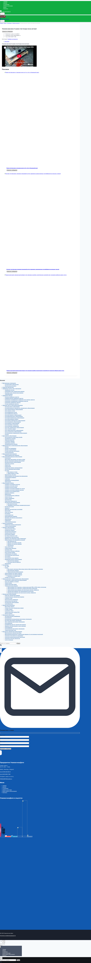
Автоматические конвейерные (12, 616)
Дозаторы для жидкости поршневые (14, 635)
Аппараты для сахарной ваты (12, 491)
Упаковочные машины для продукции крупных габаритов (21, 592)
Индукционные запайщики (11, 599)
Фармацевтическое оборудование (13, 559)
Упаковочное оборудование (9, 594)
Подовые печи (8, 549)
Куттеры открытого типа (11, 535)
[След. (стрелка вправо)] (1, 945)
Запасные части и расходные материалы (12, 405)
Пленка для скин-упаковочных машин (14, 608)
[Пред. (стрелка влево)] (0, 945)
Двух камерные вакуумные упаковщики (15, 621)
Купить (6, 567)
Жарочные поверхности (11, 501)
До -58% (7, 566)
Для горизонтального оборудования (14, 409)
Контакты (5, 8)
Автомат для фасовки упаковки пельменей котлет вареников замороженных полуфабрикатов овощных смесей (32, 269)
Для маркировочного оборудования (14, 416)
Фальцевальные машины (11, 516)
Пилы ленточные (9, 546)
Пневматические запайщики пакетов (14, 398)
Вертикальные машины (13, 570)
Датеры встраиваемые (10, 448)
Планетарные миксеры (10, 548)
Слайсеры (7, 478)
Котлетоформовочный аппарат (12, 469)
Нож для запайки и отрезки (12, 581)
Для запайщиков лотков (11, 412)
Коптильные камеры (10, 534)
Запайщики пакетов (7, 395)
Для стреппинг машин (10, 428)
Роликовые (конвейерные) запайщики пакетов (16, 401)
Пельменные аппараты (10, 477)
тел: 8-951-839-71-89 (5, 774)
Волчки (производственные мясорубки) (15, 460)
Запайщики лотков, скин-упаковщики (11, 388)
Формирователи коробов (11, 444)
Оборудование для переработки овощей (15, 540)
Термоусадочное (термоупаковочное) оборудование (15, 578)
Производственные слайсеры (12, 551)
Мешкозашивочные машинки (9, 453)
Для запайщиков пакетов (11, 413)
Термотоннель (8, 583)
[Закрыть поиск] (1, 958)
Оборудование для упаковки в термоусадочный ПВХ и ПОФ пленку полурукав (26, 587)
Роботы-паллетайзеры (10, 526)
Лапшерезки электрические (12, 537)
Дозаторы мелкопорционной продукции (15, 637)
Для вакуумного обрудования (12, 406)
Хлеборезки (8, 520)
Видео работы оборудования (9, 791)
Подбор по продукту (13, 39)
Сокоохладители (9, 515)
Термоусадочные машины (11, 585)
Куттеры (7, 470)
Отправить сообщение (5, 748)
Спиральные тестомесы (11, 553)
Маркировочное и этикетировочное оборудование (15, 445)
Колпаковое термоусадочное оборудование (16, 580)
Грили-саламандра (9, 498)
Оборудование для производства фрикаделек (16, 476)
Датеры (7, 447)
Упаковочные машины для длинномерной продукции (20, 591)
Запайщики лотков (9, 390)
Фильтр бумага (8, 613)
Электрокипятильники (10, 521)
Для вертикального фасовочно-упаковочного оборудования (20, 408)
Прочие (7, 434)
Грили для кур (8, 497)
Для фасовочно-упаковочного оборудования (16, 433)
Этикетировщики (9, 452)
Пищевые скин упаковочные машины (14, 392)
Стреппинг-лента (9, 610)
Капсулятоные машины (13, 560)
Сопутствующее (9, 639)
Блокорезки (8, 458)
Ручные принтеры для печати (12, 451)
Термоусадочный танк (10, 630)
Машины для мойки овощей (14, 542)
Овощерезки (10, 545)
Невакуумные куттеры (13, 473)
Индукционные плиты (10, 528)
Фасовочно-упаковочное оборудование (12, 631)
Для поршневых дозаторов (11, 424)
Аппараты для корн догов (11, 485)
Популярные (5, 565)
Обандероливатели (9, 440)
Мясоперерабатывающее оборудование (12, 456)
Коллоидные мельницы (10, 531)
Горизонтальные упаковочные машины (14, 596)
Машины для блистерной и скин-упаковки (15, 626)
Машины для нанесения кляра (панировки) (15, 538)
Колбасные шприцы (9, 530)
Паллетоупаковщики (7, 523)
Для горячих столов (10, 410)
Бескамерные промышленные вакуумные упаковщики (18, 619)
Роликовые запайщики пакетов (12, 402)
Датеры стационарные (10, 449)
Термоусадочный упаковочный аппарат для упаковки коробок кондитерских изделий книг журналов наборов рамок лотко (35, 370)
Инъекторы (7, 465)
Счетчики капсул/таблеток (14, 562)
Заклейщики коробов (10, 438)
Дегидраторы (8, 499)
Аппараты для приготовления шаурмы (14, 490)
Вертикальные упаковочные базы (13, 633)
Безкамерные (8, 617)
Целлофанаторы (9, 603)
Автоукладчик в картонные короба (13, 437)
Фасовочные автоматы (10, 385)
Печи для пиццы (9, 512)
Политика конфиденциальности (8, 935)
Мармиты (7, 508)
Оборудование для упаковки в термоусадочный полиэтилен (22, 588)
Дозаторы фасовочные (8, 387)
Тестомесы (7, 556)
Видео (4, 7)
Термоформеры (9, 394)
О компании (6, 4)
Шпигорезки (8, 481)
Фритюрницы (8, 519)
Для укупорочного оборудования (13, 431)
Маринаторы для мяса (10, 474)
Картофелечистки (11, 541)
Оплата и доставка (8, 5)
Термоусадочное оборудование (15, 571)
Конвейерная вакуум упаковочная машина (15, 624)
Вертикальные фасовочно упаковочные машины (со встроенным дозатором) (24, 634)
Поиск (18, 643)
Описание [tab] (6, 41)
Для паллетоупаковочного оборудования (15, 420)
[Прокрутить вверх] (1, 942)
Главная (5, 1)
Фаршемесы (8, 563)
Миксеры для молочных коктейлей (13, 509)
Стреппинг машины (9, 441)
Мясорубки (7, 510)
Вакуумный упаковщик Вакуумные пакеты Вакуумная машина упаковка (25, 569)
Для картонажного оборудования (13, 415)
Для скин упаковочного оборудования (14, 427)
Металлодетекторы (12, 503)
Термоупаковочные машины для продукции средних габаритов (23, 590)
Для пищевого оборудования (12, 423)
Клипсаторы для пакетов (11, 601)
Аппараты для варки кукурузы (12, 484)
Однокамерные (8, 627)
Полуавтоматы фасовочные (12, 384)
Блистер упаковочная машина (12, 595)
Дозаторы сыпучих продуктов (12, 638)
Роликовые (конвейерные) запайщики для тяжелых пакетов (20, 399)
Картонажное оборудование (9, 435)
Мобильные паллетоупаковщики (13, 524)
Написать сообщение (7, 31)
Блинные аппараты (9, 492)
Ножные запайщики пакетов (12, 397)
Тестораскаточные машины (12, 558)
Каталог (5, 3)
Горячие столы (8, 598)
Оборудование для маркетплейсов (13, 574)
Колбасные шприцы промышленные (13, 467)
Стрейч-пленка (8, 609)
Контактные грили (9, 506)
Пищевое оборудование (8, 527)
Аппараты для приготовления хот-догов (15, 488)
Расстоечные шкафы (10, 552)
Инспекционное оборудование (12, 502)
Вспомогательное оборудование (13, 462)
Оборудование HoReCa (8, 483)
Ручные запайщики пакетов (12, 404)
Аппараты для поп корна (11, 487)
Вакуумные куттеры (12, 472)
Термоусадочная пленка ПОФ (12, 612)
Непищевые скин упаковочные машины (14, 391)
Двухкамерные (8, 623)
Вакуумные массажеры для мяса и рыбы (15, 459)
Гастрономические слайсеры (12, 495)
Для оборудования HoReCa (11, 419)
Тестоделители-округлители (12, 555)
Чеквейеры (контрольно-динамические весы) (18, 505)
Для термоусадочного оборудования (14, 430)
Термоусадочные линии (11, 584)
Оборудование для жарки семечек (13, 573)
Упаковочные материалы (8, 605)
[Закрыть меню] (0, 947)
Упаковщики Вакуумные (8, 615)
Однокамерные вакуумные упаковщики (14, 628)
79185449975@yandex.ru (6, 778)
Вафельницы (8, 494)
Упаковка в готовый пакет (13, 576)
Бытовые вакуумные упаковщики (13, 620)
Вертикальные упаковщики (9, 383)
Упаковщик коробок (10, 442)
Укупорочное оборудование (12, 602)
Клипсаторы (8, 466)
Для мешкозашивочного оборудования (14, 417)
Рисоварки (7, 513)
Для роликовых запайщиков (12, 426)
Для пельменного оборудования (13, 422)
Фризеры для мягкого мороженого (13, 517)
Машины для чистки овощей (14, 544)
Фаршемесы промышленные (12, 480)
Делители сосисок (9, 463)
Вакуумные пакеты (9, 606)
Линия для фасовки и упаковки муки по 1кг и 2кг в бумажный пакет (22, 168)
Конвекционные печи (10, 533)
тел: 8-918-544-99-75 (5, 771)
